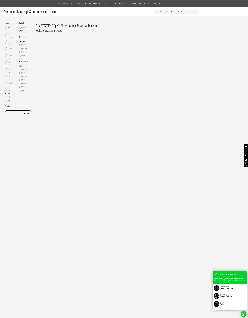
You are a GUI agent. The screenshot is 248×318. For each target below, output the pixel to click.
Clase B (81, 3)
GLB (90, 3)
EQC (130, 3)
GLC (100, 3)
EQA (148, 3)
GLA (77, 3)
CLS (126, 3)
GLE (113, 3)
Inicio (60, 3)
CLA (86, 3)
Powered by (229, 309)
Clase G (140, 3)
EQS (155, 3)
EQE (159, 3)
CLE (109, 3)
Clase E (104, 3)
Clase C (95, 3)
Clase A (72, 3)
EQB (152, 3)
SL (144, 3)
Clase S (117, 3)
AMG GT (134, 3)
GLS (122, 3)
